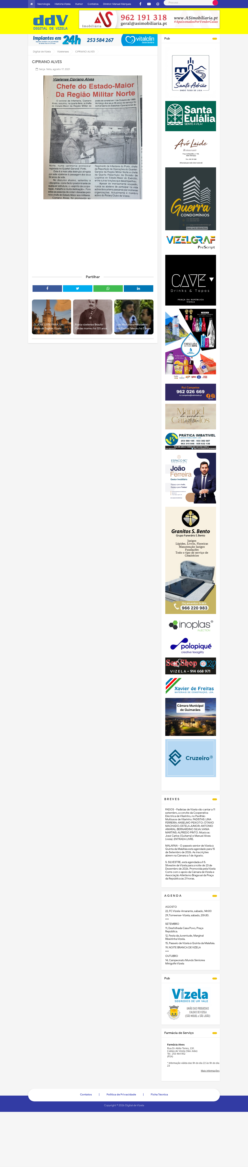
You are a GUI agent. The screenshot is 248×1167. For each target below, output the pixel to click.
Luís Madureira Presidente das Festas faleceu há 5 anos (133, 326)
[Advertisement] (93, 242)
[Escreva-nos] (158, 4)
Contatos (93, 4)
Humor (79, 4)
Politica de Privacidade (121, 1094)
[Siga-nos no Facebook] (140, 4)
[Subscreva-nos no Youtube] (149, 4)
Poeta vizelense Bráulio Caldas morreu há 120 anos (91, 326)
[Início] (31, 4)
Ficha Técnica (159, 1094)
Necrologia (43, 4)
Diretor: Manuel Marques (117, 4)
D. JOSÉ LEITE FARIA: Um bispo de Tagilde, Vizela (48, 326)
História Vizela (63, 4)
